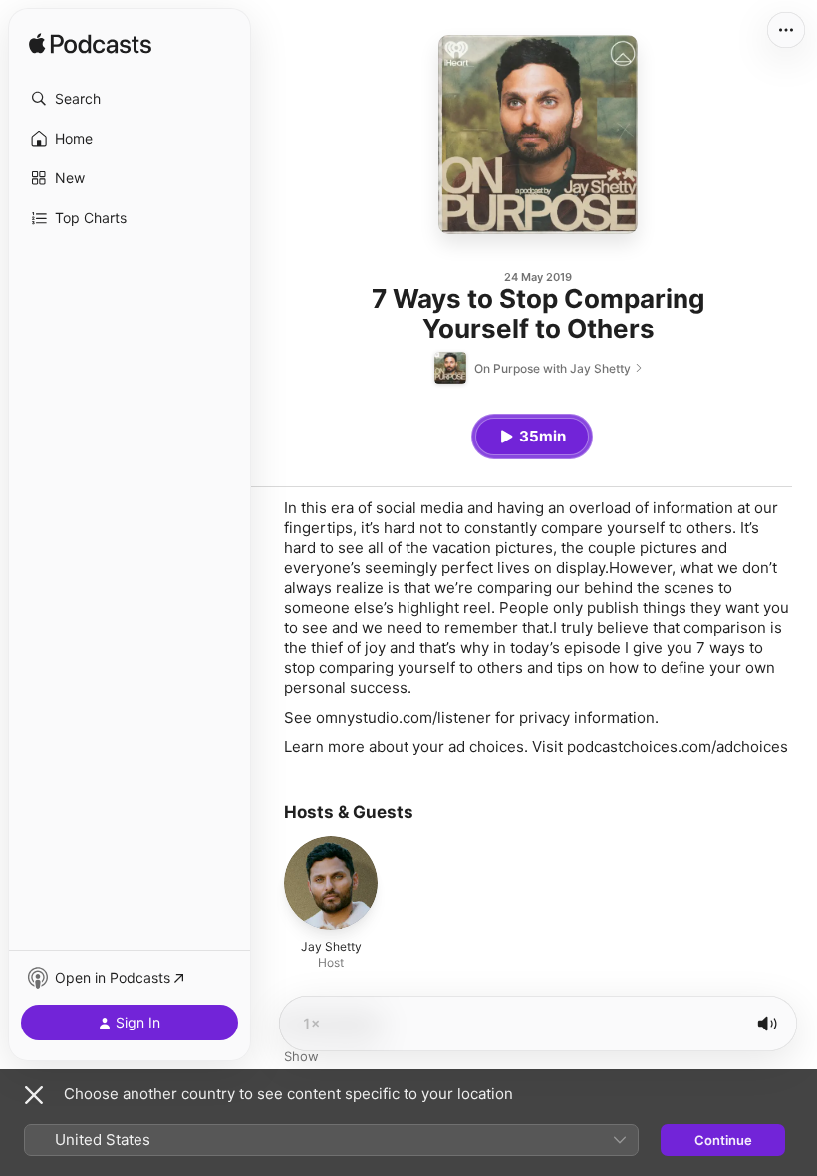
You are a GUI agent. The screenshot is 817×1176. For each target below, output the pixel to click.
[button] (129, 99)
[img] (90, 45)
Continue (723, 1140)
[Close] (34, 1095)
